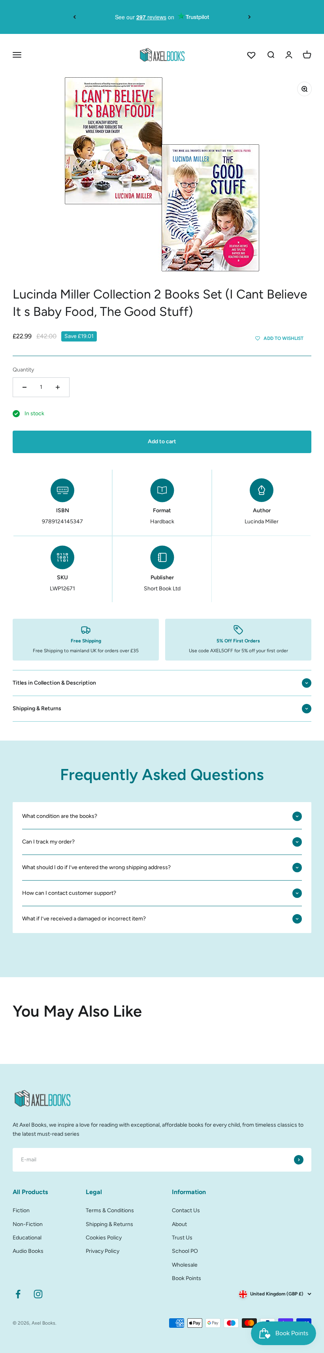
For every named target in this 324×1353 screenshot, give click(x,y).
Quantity (23, 369)
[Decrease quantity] (24, 387)
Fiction (21, 1210)
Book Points (186, 1278)
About (179, 1224)
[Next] (249, 17)
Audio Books (28, 1251)
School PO (185, 1251)
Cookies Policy (104, 1237)
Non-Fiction (28, 1224)
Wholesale (185, 1265)
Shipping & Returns (109, 1224)
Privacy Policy (102, 1251)
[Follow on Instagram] (38, 1294)
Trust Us (182, 1237)
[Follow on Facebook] (18, 1294)
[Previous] (74, 17)
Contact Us (186, 1210)
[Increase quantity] (57, 387)
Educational (27, 1237)
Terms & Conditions (110, 1210)
